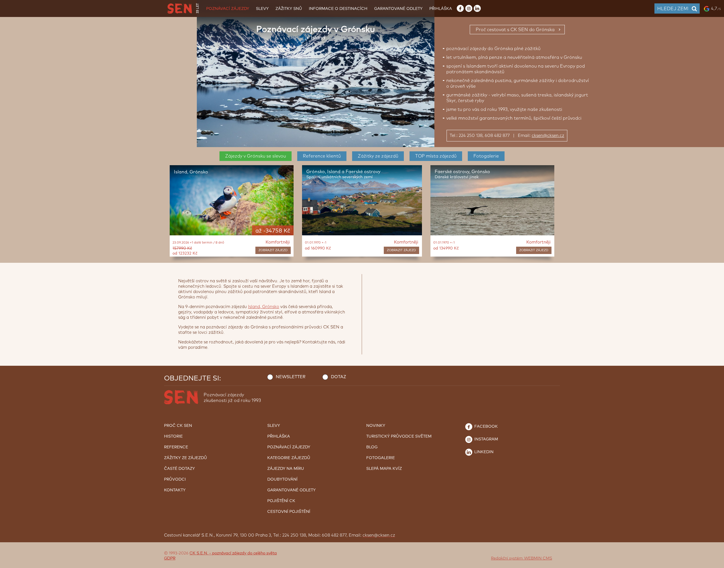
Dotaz (338, 377)
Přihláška (440, 9)
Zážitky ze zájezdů (185, 458)
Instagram (485, 439)
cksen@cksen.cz (548, 136)
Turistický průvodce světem (399, 436)
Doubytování (282, 479)
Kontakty (175, 490)
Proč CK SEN (178, 426)
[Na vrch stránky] (714, 562)
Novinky (375, 426)
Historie (173, 436)
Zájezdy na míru (285, 469)
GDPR (169, 558)
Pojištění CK (281, 501)
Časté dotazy (179, 469)
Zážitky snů (288, 9)
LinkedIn (483, 452)
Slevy (262, 9)
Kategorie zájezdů (288, 458)
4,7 (716, 9)
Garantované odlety (398, 9)
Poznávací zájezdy (227, 9)
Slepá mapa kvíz (384, 469)
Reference (322, 156)
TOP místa (435, 156)
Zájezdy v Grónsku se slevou (255, 156)
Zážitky (378, 156)
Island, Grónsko (263, 307)
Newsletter (290, 377)
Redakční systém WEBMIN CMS (521, 558)
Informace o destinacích (338, 9)
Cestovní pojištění (288, 512)
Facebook (485, 427)
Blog (372, 447)
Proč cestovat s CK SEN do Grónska (515, 29)
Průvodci (175, 479)
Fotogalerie (486, 156)
